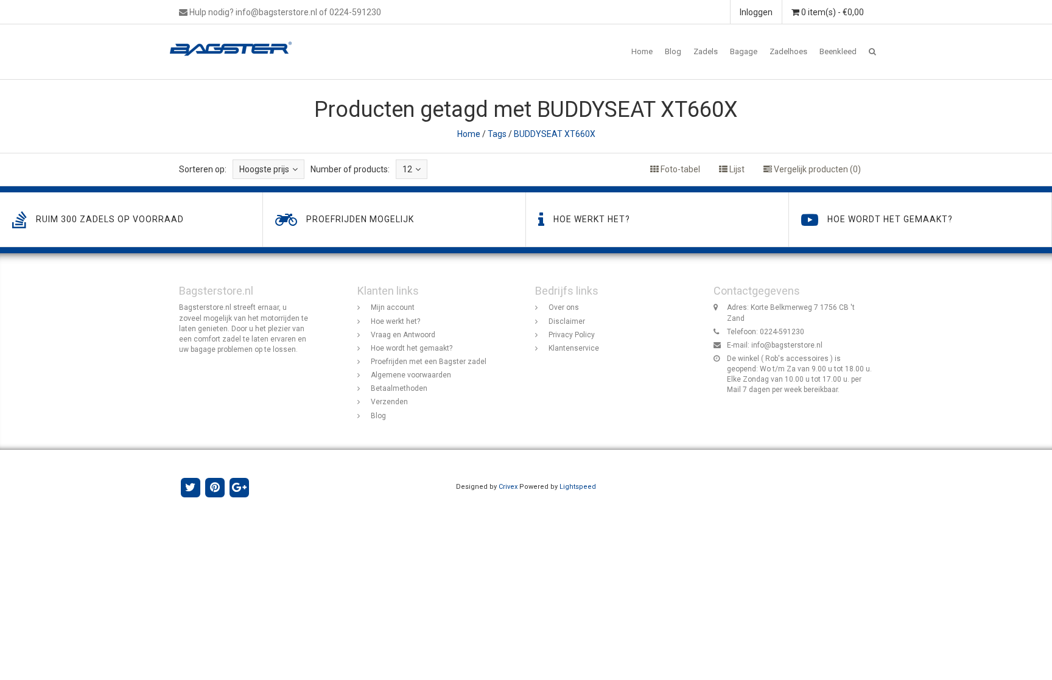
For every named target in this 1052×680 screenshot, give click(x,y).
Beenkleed (838, 51)
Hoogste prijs (264, 169)
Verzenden (389, 402)
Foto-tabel (679, 169)
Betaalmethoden (399, 388)
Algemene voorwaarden (411, 375)
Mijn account (393, 307)
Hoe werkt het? (395, 321)
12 (407, 169)
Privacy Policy (572, 335)
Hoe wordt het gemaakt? (411, 348)
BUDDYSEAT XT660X (554, 134)
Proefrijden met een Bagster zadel (428, 361)
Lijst (736, 169)
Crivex (508, 487)
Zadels (705, 51)
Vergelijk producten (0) (816, 169)
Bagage (743, 51)
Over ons (564, 307)
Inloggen (756, 12)
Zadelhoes (788, 51)
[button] (872, 51)
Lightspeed (577, 487)
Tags (497, 134)
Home (642, 51)
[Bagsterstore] (235, 39)
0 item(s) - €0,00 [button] (831, 12)
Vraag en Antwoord (403, 335)
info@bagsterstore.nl (786, 345)
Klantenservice (574, 348)
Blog (673, 51)
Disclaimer (567, 321)
